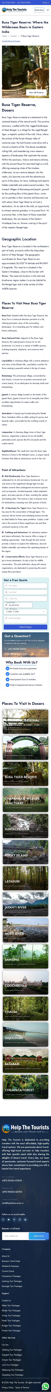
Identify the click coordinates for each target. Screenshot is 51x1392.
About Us (6, 1256)
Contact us (6, 1300)
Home (4, 36)
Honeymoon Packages (11, 1276)
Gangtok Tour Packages (12, 1354)
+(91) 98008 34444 (16, 649)
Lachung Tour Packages (12, 1281)
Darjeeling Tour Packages (12, 1374)
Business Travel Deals (11, 1261)
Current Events (8, 1271)
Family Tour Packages (11, 1320)
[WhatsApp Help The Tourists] (45, 1386)
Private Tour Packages (11, 1330)
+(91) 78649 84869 (23, 3)
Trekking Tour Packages (12, 1349)
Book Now (39, 10)
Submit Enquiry (25, 627)
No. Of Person (11, 609)
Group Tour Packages (11, 1315)
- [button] (12, 611)
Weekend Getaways (10, 1266)
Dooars (14, 36)
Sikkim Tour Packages (11, 1305)
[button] (21, 91)
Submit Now (39, 1236)
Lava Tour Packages (10, 1364)
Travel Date (10, 602)
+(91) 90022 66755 (12, 1191)
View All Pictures (36, 92)
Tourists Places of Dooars (11, 41)
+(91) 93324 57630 (8, 3)
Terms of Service (22, 1387)
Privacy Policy (7, 1387)
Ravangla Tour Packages (12, 1286)
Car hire (5, 1344)
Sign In (46, 3)
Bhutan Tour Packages (11, 1310)
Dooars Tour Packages (11, 1359)
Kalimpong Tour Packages (12, 1369)
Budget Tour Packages (11, 1325)
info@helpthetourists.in (17, 653)
